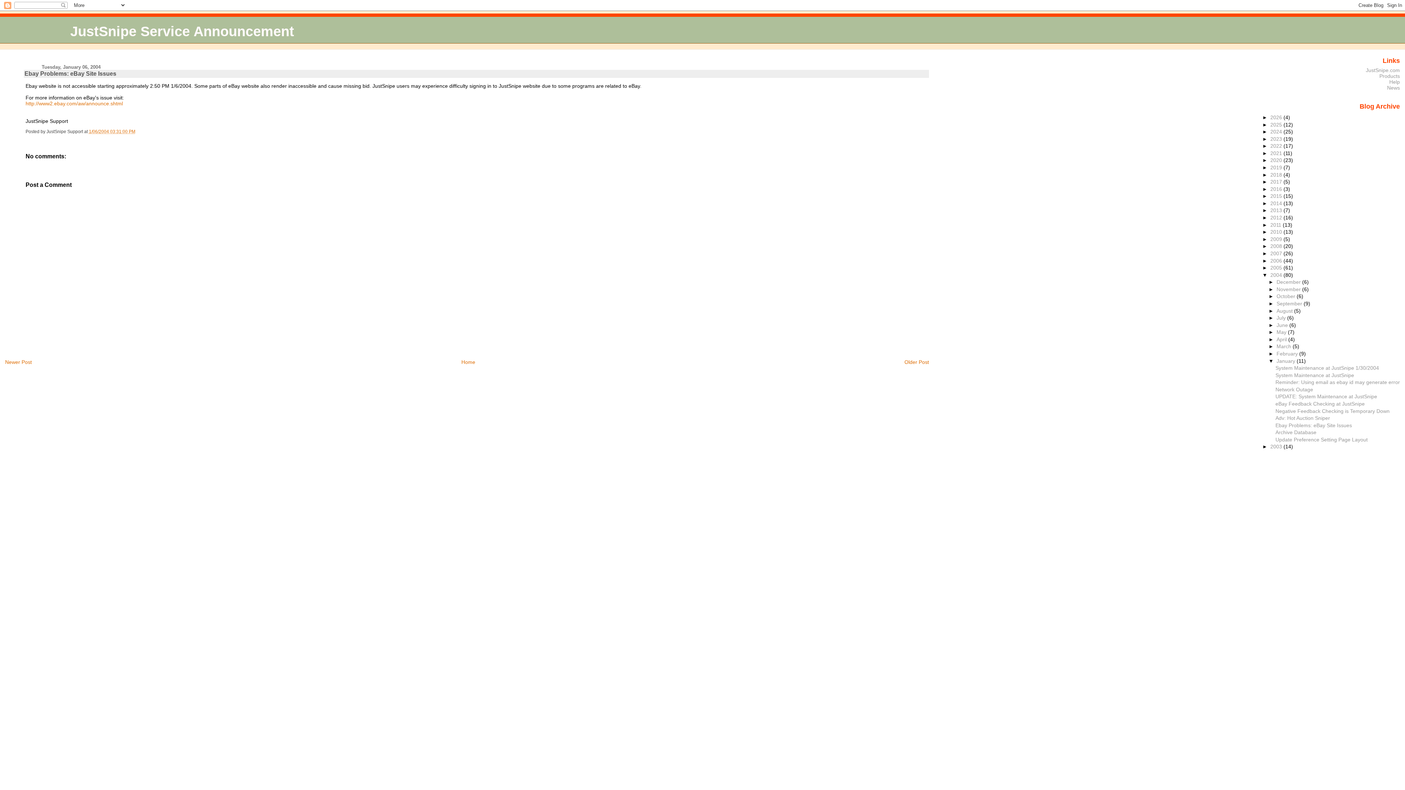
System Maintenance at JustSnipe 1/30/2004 (1327, 368)
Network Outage (1294, 389)
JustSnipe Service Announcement (182, 31)
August (1285, 311)
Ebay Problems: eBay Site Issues (70, 74)
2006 (1277, 261)
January (1287, 361)
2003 (1277, 446)
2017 (1277, 182)
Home (468, 362)
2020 (1277, 160)
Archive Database (1295, 432)
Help (1394, 82)
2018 (1277, 175)
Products (1389, 76)
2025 (1277, 125)
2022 (1277, 146)
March (1285, 346)
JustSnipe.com (1383, 70)
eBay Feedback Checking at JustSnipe (1320, 404)
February (1288, 354)
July (1282, 318)
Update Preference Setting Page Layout (1321, 440)
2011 (1276, 225)
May (1282, 332)
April (1282, 339)
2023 (1277, 139)
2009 (1277, 239)
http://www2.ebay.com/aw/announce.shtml (74, 103)
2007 (1277, 253)
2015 (1277, 196)
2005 (1277, 268)
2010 (1277, 232)
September (1290, 303)
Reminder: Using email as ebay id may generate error (1337, 382)
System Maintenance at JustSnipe (1314, 375)
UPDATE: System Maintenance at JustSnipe (1326, 396)
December (1289, 282)
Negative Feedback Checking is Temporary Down (1332, 411)
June (1283, 325)
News (1393, 88)
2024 (1277, 132)
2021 (1277, 153)
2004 (1277, 275)
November (1289, 289)
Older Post (916, 362)
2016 (1277, 189)
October (1287, 296)
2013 (1277, 210)
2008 (1277, 246)
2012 (1277, 218)
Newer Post (18, 362)
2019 (1277, 167)
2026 (1277, 117)
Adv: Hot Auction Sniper (1302, 418)
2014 (1277, 203)
